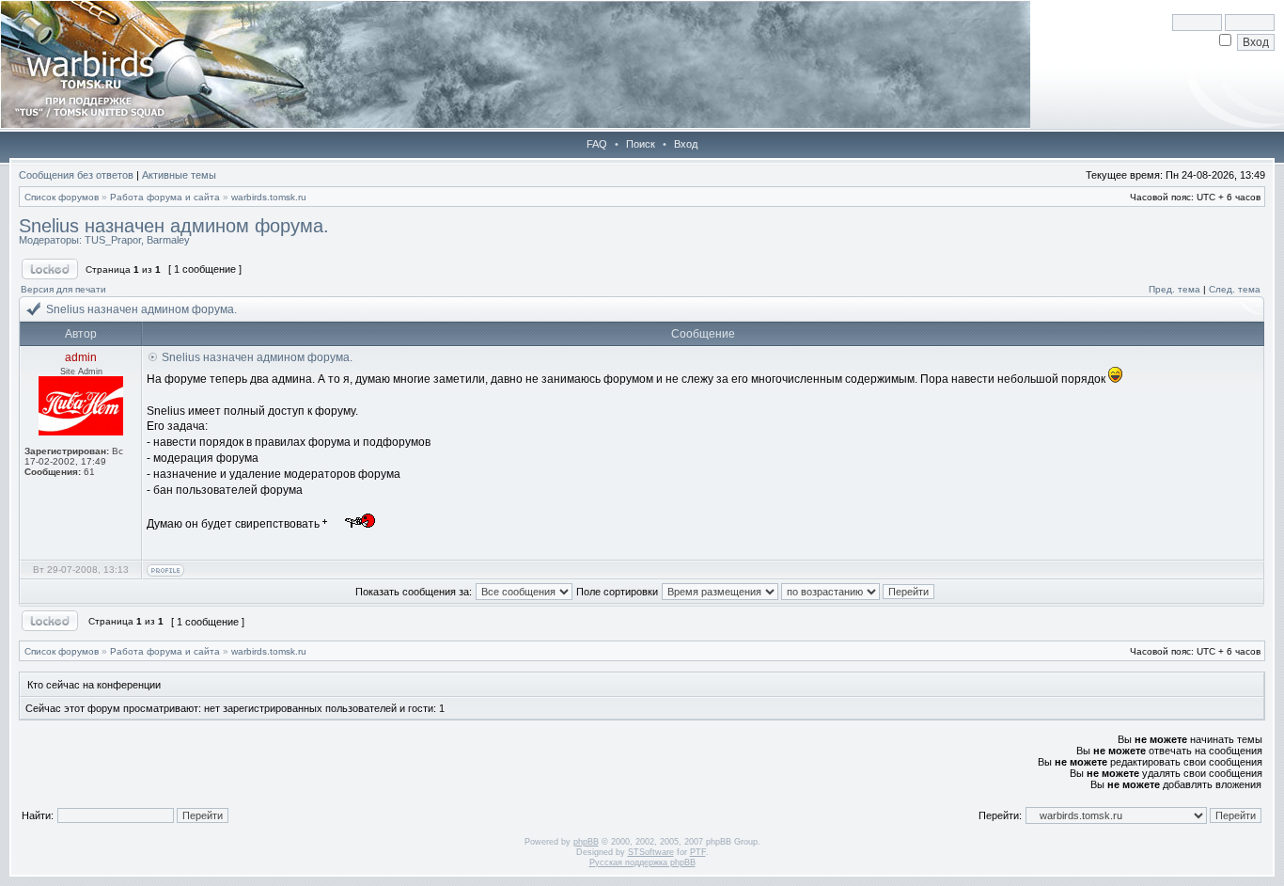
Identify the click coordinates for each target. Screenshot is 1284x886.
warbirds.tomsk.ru (268, 197)
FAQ (597, 144)
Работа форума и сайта (165, 197)
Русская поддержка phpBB (642, 862)
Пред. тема (1174, 289)
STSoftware (651, 852)
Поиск (640, 144)
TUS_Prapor (113, 239)
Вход (685, 144)
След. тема (1235, 289)
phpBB (586, 841)
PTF (698, 852)
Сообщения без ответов (76, 175)
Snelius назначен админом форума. (174, 225)
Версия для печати (63, 289)
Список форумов (61, 197)
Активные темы (179, 175)
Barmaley (168, 239)
